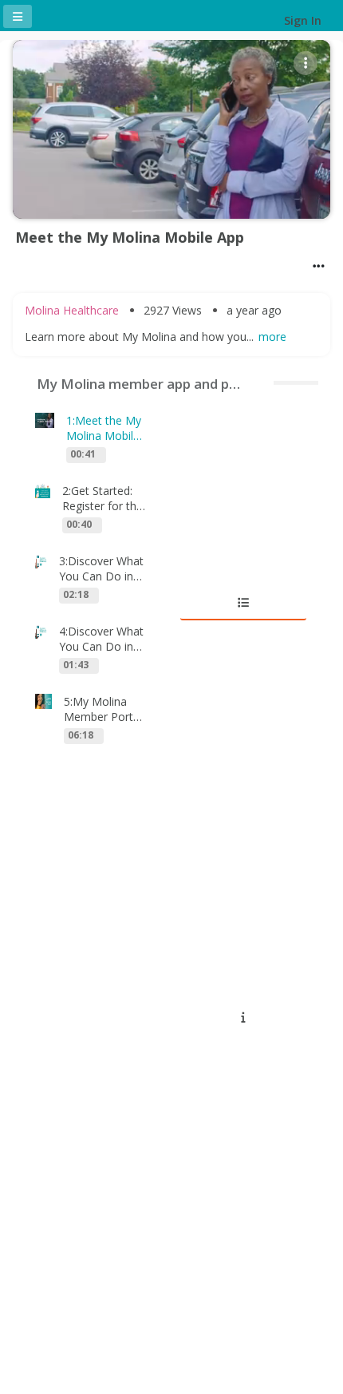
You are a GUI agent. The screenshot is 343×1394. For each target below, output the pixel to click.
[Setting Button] (305, 63)
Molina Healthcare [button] (72, 310)
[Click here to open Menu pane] (17, 16)
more (272, 336)
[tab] (243, 602)
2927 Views (173, 310)
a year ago (254, 310)
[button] (318, 266)
